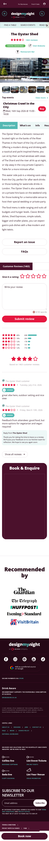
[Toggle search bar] (42, 13)
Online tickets (32, 764)
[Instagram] (15, 659)
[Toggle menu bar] (4, 13)
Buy (42, 108)
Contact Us (36, 727)
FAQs (24, 251)
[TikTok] (43, 659)
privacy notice (24, 811)
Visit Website (39, 45)
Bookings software (10, 764)
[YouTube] (34, 659)
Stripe (21, 678)
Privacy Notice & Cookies (11, 828)
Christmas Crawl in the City (18, 105)
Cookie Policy (24, 731)
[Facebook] (6, 659)
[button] (24, 40)
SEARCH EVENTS (28, 25)
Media (12, 731)
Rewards (17, 727)
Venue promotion (34, 778)
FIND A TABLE (10, 25)
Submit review (24, 319)
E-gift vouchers (8, 778)
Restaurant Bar (28, 51)
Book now (24, 836)
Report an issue (24, 242)
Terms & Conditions (9, 825)
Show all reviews (13, 454)
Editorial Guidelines (10, 734)
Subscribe (40, 803)
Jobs (26, 727)
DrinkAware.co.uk (9, 697)
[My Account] (45, 3)
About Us (6, 727)
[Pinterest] (24, 659)
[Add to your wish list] (45, 61)
